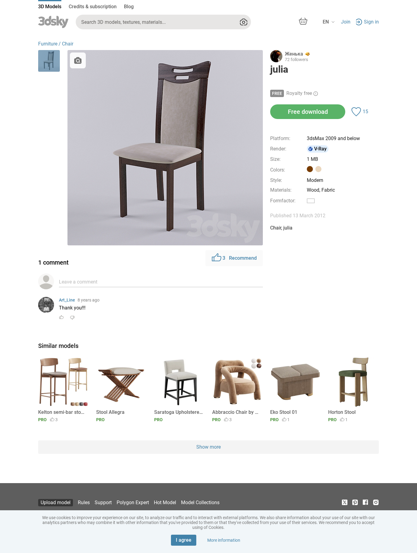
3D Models (49, 6)
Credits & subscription (93, 6)
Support (103, 502)
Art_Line (67, 300)
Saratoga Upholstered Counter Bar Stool (178, 412)
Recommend (240, 258)
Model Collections (200, 502)
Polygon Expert (133, 502)
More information (223, 540)
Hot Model (165, 502)
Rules (84, 502)
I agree (183, 540)
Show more (208, 447)
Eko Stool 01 (283, 412)
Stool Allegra (110, 412)
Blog (129, 6)
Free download (308, 111)
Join (345, 22)
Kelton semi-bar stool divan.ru (62, 412)
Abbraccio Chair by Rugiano (236, 412)
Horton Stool (342, 412)
